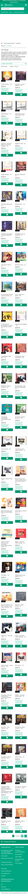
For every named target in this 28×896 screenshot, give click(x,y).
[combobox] (14, 8)
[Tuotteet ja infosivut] (2, 5)
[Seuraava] (25, 836)
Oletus (16, 66)
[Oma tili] (23, 5)
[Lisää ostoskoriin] (7, 93)
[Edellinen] (22, 836)
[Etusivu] (9, 5)
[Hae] (25, 8)
